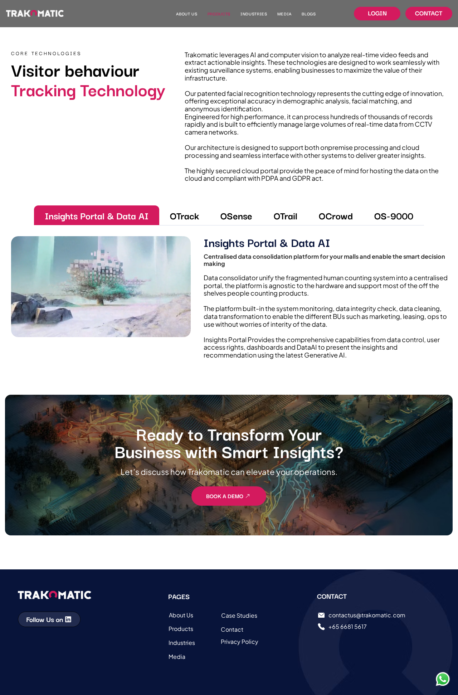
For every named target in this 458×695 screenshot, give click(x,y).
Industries (182, 642)
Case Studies (239, 615)
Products (181, 628)
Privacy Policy (239, 641)
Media (177, 656)
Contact (232, 629)
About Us (181, 615)
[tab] (96, 215)
